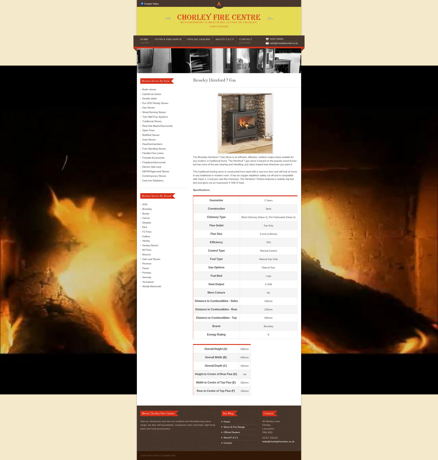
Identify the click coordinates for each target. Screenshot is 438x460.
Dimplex (146, 222)
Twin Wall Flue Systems (155, 116)
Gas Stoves (148, 107)
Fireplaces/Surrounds (154, 162)
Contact (245, 41)
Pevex (145, 268)
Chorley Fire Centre (219, 20)
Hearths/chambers (152, 144)
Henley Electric (150, 245)
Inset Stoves (149, 139)
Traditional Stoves (152, 121)
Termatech (148, 282)
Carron (146, 218)
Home (144, 41)
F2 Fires (146, 231)
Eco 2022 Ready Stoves (155, 103)
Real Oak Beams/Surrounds (157, 126)
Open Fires (148, 130)
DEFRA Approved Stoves (155, 171)
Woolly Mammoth (151, 286)
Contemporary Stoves (154, 176)
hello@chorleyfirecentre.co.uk (284, 43)
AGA (144, 204)
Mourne (146, 254)
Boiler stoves (149, 89)
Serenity (146, 277)
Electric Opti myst (151, 166)
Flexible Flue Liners (153, 153)
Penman (146, 263)
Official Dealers (198, 39)
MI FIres (146, 249)
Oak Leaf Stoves (151, 259)
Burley (145, 213)
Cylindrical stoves (151, 94)
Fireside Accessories (153, 157)
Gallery (146, 236)
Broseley (147, 209)
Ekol (144, 227)
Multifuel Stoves (150, 135)
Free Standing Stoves (154, 148)
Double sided (149, 98)
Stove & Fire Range (168, 39)
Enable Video (151, 3)
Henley (146, 240)
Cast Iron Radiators (152, 180)
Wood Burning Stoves (154, 112)
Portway (146, 272)
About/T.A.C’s (224, 39)
